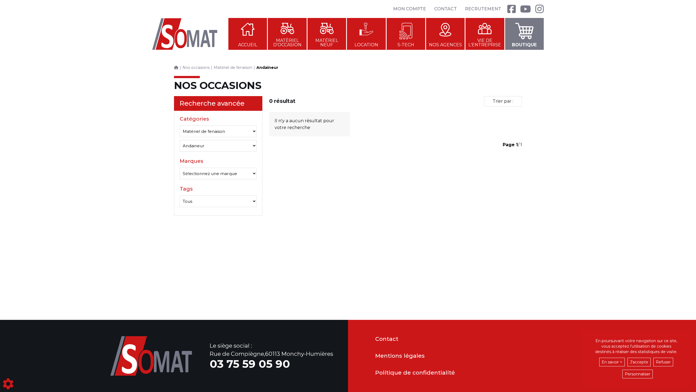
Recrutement (483, 8)
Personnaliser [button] (637, 374)
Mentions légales (400, 356)
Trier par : (503, 101)
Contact (445, 8)
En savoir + (612, 362)
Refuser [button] (663, 362)
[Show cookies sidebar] (8, 383)
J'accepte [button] (639, 362)
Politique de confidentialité (415, 373)
